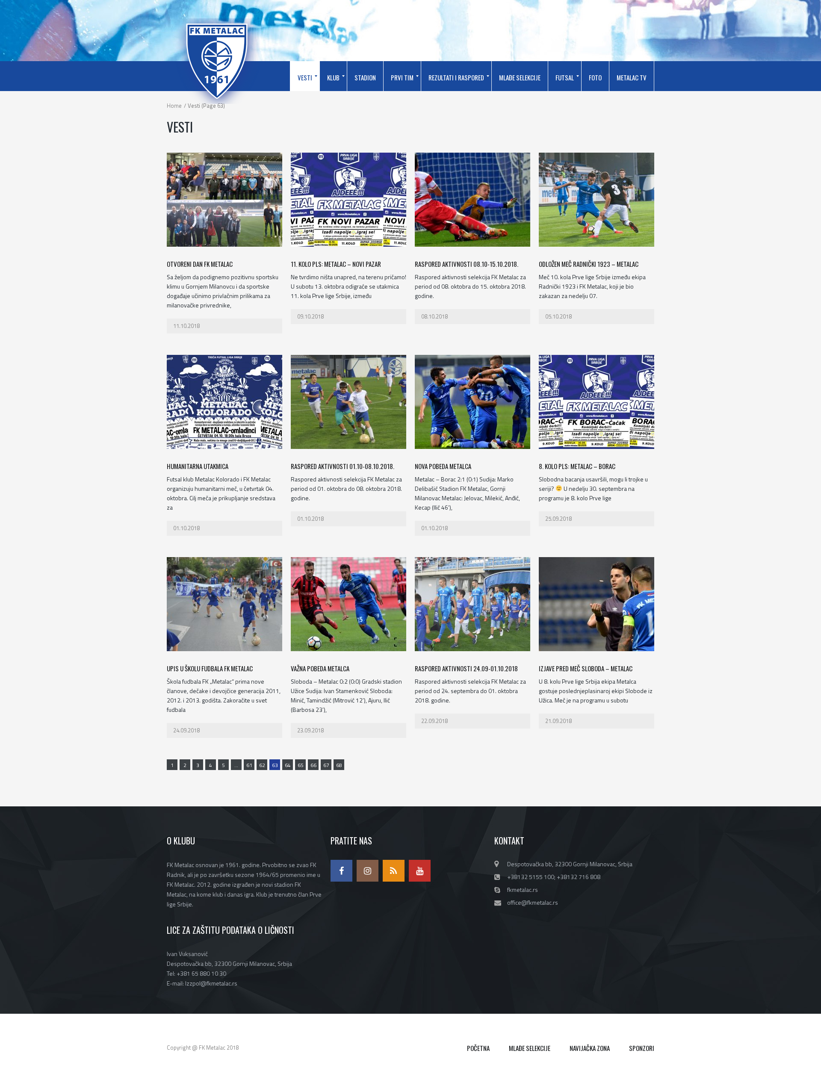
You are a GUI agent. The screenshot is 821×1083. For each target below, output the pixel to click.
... (236, 765)
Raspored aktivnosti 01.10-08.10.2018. (342, 466)
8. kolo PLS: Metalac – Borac (577, 466)
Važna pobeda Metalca (320, 668)
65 (301, 765)
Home (174, 105)
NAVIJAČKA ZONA (590, 1048)
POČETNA (478, 1048)
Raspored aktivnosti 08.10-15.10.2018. (466, 264)
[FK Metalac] (217, 61)
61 (249, 765)
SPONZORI (641, 1048)
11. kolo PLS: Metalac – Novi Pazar (336, 264)
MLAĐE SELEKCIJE (529, 1048)
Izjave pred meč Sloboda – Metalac (585, 668)
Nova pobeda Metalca (443, 466)
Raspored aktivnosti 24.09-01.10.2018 (466, 668)
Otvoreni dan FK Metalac (200, 264)
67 (326, 765)
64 (288, 765)
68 (339, 765)
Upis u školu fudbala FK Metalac (210, 668)
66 (313, 765)
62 (262, 765)
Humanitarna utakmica (197, 466)
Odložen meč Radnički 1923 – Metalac (588, 264)
